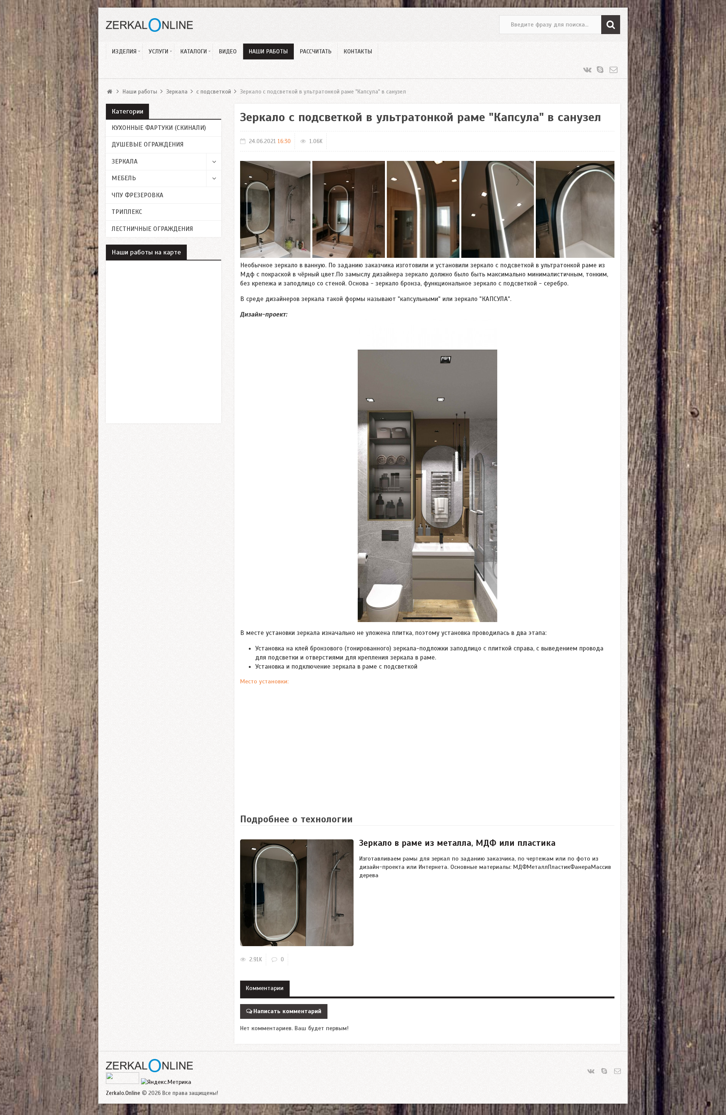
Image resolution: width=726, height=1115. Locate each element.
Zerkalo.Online (123, 1093)
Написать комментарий (287, 1011)
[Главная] (110, 91)
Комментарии (265, 988)
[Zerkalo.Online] (149, 24)
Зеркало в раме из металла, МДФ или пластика (457, 843)
